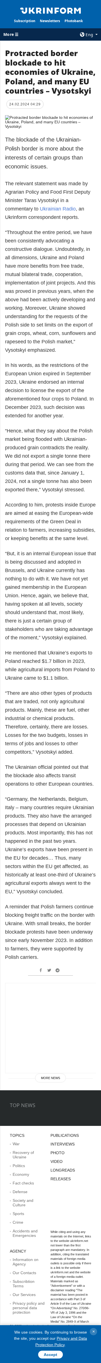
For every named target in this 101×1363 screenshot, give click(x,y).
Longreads (62, 1170)
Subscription (24, 20)
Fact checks (23, 1183)
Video (56, 1161)
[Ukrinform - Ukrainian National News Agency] (50, 10)
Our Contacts (24, 1273)
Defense (20, 1192)
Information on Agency (25, 1261)
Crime (18, 1222)
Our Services (24, 1294)
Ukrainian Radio (58, 209)
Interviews (62, 1144)
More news (50, 1078)
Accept (50, 1354)
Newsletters (50, 20)
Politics (19, 1165)
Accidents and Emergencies (25, 1233)
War (16, 1144)
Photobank (74, 20)
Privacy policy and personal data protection (29, 1308)
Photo (57, 1153)
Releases (60, 1179)
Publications (64, 1135)
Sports (18, 1213)
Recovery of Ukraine (23, 1154)
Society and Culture (23, 1202)
